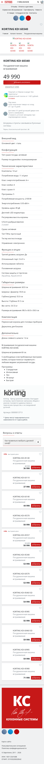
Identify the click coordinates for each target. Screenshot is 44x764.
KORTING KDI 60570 (21, 573)
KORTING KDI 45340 (21, 555)
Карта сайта (6, 742)
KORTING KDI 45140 (21, 458)
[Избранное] (41, 24)
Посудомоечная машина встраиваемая (24, 462)
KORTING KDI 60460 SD (22, 630)
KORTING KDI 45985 (21, 611)
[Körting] (14, 393)
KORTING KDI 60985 (21, 649)
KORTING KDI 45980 (21, 668)
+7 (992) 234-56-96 (23, 2)
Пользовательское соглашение (14, 746)
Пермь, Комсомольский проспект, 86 (16, 129)
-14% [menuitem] (5, 531)
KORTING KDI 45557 (21, 535)
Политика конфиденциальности (14, 748)
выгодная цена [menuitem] (13, 454)
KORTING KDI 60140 (21, 496)
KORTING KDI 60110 (21, 477)
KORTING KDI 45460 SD (22, 592)
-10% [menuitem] (5, 454)
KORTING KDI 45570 (21, 515)
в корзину (36, 467)
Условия (11, 98)
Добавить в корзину (22, 82)
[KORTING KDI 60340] (22, 38)
